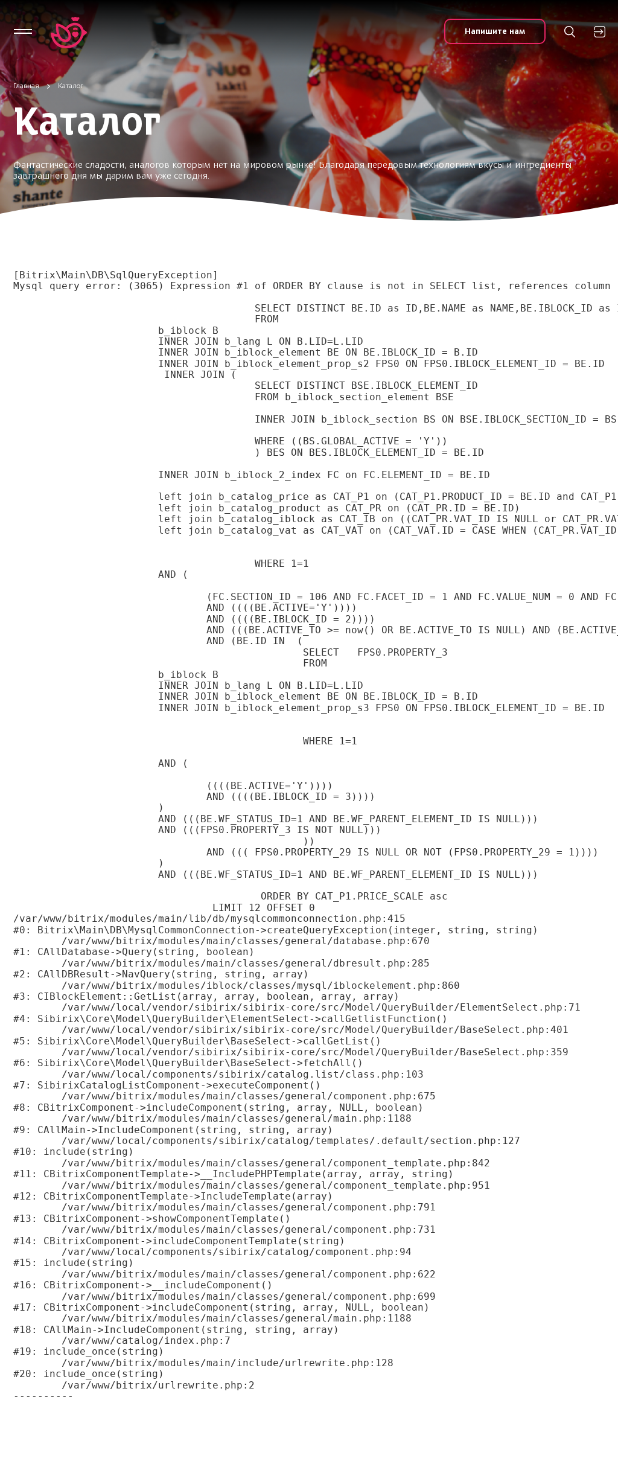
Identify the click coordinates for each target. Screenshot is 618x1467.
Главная (26, 86)
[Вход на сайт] (599, 31)
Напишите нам (495, 31)
